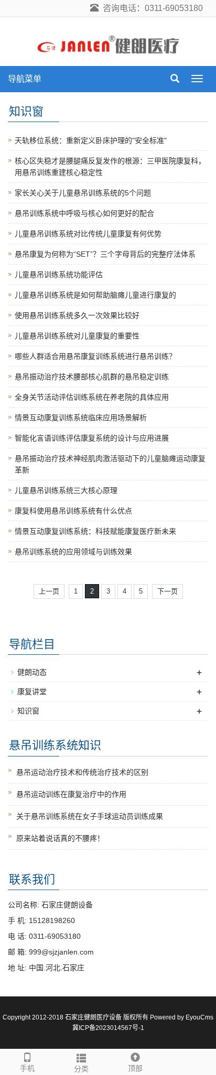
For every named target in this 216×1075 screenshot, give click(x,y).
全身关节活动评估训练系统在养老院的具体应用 (92, 397)
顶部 (135, 1068)
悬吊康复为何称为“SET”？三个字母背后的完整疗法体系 (105, 254)
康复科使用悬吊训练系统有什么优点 (73, 511)
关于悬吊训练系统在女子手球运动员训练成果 (89, 816)
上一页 (49, 591)
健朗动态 (32, 672)
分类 (81, 1069)
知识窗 (28, 711)
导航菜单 (24, 78)
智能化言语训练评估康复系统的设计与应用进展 (92, 438)
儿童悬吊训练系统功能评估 (59, 274)
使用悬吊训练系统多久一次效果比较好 (77, 315)
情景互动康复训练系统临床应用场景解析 (81, 417)
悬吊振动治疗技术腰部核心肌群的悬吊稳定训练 (92, 376)
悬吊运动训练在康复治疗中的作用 (71, 794)
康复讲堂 (32, 691)
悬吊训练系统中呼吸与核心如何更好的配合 (84, 213)
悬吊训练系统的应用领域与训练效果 (73, 551)
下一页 (167, 591)
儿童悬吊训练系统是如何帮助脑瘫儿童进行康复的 (95, 295)
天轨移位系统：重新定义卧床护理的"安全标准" (91, 140)
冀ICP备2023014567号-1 (108, 1028)
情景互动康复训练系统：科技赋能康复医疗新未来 (95, 531)
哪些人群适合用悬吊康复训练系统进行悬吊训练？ (95, 356)
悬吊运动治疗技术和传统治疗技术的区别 (82, 772)
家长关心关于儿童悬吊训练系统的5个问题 (83, 193)
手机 (27, 1068)
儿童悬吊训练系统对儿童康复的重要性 (77, 336)
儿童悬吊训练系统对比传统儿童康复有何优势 (88, 233)
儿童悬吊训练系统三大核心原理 (66, 490)
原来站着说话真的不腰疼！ (60, 838)
